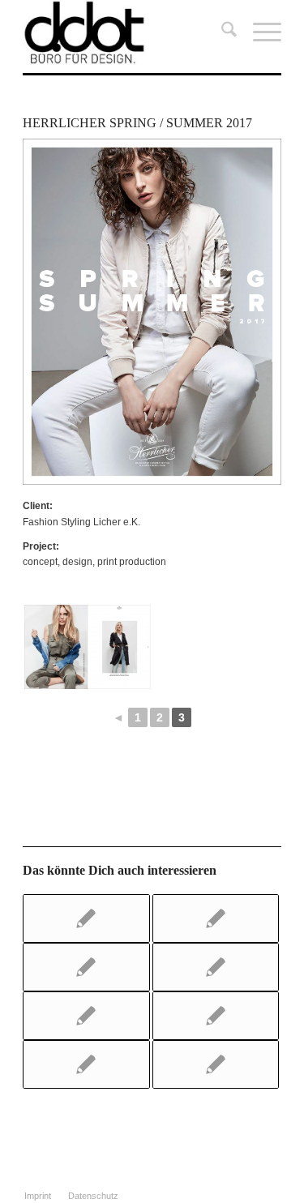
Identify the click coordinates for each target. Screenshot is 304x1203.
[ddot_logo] (126, 32)
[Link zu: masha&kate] (215, 918)
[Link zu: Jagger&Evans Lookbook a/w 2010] (86, 918)
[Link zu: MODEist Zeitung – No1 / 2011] (86, 1015)
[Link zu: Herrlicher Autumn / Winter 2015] (215, 1015)
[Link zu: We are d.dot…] (86, 1064)
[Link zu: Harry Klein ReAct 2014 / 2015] (215, 967)
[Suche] (221, 32)
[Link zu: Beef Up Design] (86, 967)
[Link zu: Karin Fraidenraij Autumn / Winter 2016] (215, 1064)
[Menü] (259, 32)
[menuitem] (221, 32)
